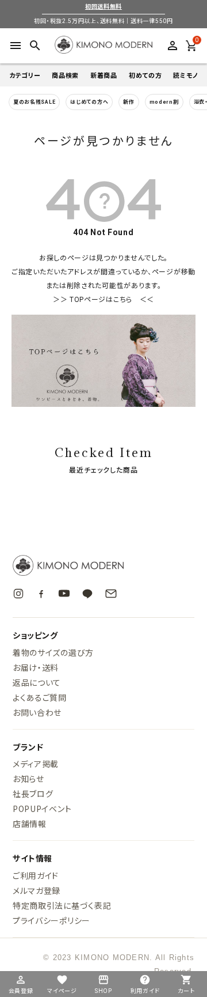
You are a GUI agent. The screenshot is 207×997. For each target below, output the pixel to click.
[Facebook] (41, 593)
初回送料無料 (103, 6)
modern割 (164, 102)
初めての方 (145, 75)
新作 (128, 102)
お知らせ (28, 778)
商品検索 (65, 75)
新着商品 (103, 75)
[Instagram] (18, 593)
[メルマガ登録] (111, 593)
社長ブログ (33, 793)
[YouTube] (64, 593)
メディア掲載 (36, 763)
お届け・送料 (36, 667)
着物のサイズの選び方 (53, 652)
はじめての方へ (89, 102)
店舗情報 (30, 823)
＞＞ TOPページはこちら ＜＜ (103, 300)
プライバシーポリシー (51, 920)
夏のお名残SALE (34, 102)
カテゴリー (25, 75)
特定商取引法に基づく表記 (62, 905)
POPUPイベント (42, 808)
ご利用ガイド (36, 875)
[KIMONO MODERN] (103, 565)
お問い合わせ (37, 712)
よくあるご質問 (40, 697)
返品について (37, 682)
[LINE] (87, 593)
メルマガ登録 (36, 890)
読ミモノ (185, 75)
